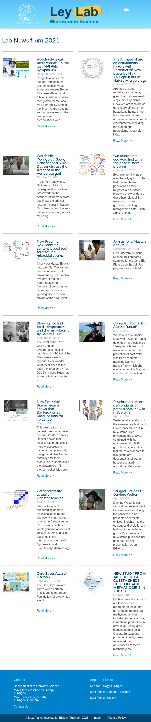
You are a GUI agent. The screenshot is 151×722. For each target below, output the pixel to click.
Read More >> (46, 126)
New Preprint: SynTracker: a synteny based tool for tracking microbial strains (52, 248)
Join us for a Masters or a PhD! (129, 243)
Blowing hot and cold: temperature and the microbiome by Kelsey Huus (53, 328)
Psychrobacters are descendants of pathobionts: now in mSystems (129, 407)
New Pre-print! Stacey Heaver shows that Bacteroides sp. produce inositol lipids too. (50, 410)
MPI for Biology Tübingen (106, 686)
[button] (126, 9)
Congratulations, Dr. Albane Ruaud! (129, 325)
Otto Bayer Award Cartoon (51, 575)
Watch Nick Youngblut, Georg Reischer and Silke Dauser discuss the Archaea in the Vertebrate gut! (52, 165)
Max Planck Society (103, 697)
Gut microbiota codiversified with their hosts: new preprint (127, 161)
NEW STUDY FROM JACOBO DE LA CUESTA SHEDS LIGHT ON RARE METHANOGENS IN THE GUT (129, 582)
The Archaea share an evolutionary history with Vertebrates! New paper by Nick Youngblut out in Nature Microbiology (129, 70)
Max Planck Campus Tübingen (110, 691)
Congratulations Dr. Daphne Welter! (129, 493)
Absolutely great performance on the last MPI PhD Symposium (53, 64)
